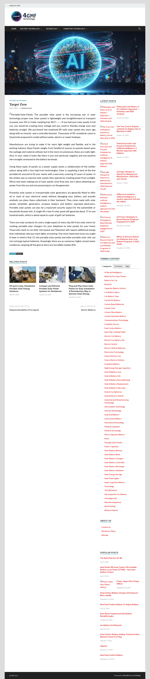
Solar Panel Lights (111, 478)
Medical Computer (112, 426)
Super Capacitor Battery (114, 482)
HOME (13, 29)
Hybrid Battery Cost (112, 372)
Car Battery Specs (112, 292)
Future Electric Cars (112, 356)
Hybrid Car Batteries (113, 392)
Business (108, 284)
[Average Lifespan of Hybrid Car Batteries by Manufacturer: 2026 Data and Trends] (107, 172)
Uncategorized (110, 498)
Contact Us (106, 527)
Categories (107, 266)
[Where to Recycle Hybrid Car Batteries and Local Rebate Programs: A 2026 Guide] (107, 237)
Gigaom (103, 646)
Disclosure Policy (108, 531)
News (106, 438)
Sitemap (104, 535)
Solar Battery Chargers (114, 458)
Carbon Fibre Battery (113, 312)
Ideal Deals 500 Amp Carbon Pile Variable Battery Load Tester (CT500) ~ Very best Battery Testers (118, 569)
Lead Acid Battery (111, 414)
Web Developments (112, 502)
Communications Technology (116, 320)
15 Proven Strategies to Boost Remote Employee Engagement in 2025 (128, 219)
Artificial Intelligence (113, 272)
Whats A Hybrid (111, 510)
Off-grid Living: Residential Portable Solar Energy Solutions (22, 288)
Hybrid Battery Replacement (116, 384)
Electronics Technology (114, 352)
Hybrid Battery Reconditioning (117, 380)
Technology (109, 486)
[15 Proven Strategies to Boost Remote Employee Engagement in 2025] (107, 217)
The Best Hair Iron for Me (111, 558)
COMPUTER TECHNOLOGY (74, 29)
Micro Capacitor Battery (114, 434)
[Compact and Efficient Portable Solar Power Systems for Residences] (52, 275)
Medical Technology (112, 430)
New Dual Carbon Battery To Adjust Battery (119, 605)
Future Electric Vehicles (114, 360)
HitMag (137, 675)
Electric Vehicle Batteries (115, 348)
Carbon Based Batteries (114, 304)
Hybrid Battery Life (112, 376)
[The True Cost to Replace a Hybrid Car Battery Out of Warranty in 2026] (107, 127)
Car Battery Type (111, 296)
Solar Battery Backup (113, 450)
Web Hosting (109, 506)
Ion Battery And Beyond (111, 625)
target (19, 254)
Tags (127, 266)
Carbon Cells (109, 308)
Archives (118, 266)
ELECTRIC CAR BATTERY (115, 332)
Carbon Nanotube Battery (115, 316)
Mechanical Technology (114, 422)
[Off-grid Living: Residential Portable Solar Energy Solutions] (22, 275)
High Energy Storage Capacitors (117, 368)
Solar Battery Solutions (114, 470)
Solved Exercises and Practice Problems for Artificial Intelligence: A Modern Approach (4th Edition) (127, 148)
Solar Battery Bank (112, 454)
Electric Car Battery (112, 336)
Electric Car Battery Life (114, 340)
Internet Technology (112, 410)
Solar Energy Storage (113, 474)
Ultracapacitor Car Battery (115, 494)
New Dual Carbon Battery (111, 655)
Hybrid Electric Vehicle (114, 396)
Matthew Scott (27, 108)
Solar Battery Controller (114, 462)
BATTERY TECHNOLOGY (30, 29)
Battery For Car (110, 280)
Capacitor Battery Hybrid (115, 288)
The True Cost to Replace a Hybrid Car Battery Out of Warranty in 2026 (129, 129)
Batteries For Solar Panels (115, 276)
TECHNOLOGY (51, 29)
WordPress (127, 675)
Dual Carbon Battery (113, 328)
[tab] (107, 266)
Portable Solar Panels (18, 100)
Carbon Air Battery (112, 300)
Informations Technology (114, 406)
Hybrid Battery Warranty (115, 388)
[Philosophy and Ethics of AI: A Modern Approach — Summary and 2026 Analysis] (107, 107)
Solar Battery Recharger (114, 466)
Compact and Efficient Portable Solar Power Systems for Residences (50, 288)
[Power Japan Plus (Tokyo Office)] (107, 581)
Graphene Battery (112, 364)
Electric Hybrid (110, 344)
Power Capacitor (111, 446)
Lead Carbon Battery (113, 418)
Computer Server (111, 324)
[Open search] (139, 29)
